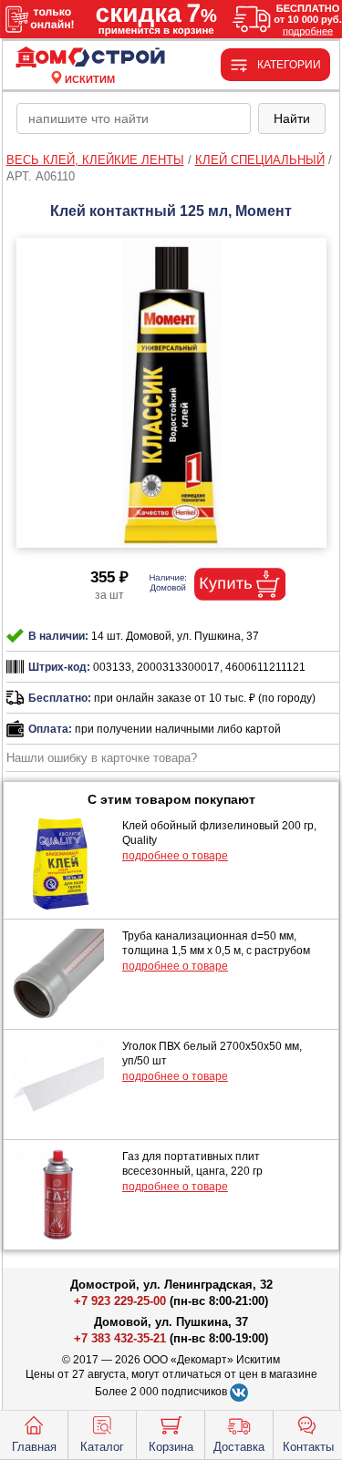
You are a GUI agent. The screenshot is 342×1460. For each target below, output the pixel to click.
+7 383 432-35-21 (120, 1338)
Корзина (171, 1447)
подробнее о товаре (175, 855)
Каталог (102, 1447)
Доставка (238, 1447)
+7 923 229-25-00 (122, 1301)
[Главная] (90, 58)
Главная (34, 1447)
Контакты (308, 1447)
